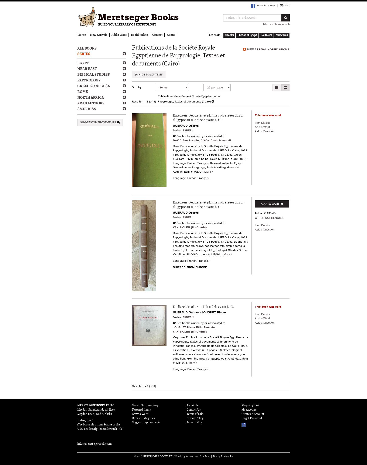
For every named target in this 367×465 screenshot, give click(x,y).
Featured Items (141, 409)
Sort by (136, 87)
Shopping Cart (250, 405)
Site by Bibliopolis (223, 456)
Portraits (266, 35)
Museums (282, 35)
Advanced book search (276, 24)
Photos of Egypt (247, 35)
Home (82, 35)
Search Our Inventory (145, 405)
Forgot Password (251, 418)
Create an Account (252, 414)
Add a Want (119, 35)
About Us (192, 405)
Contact (157, 35)
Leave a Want (140, 414)
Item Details (262, 123)
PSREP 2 (188, 317)
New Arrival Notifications (267, 49)
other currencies (269, 218)
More (208, 171)
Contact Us (194, 409)
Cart (286, 5)
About (171, 35)
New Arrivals (98, 35)
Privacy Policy (195, 418)
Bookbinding (139, 35)
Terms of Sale (195, 414)
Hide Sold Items (150, 74)
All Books (87, 49)
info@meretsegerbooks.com (94, 443)
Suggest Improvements (98, 122)
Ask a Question (265, 131)
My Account (248, 409)
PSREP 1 (188, 130)
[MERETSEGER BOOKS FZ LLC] (128, 17)
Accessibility (194, 422)
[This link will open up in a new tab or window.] (253, 5)
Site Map (205, 456)
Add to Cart (270, 204)
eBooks (229, 35)
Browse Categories (143, 418)
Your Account (266, 5)
